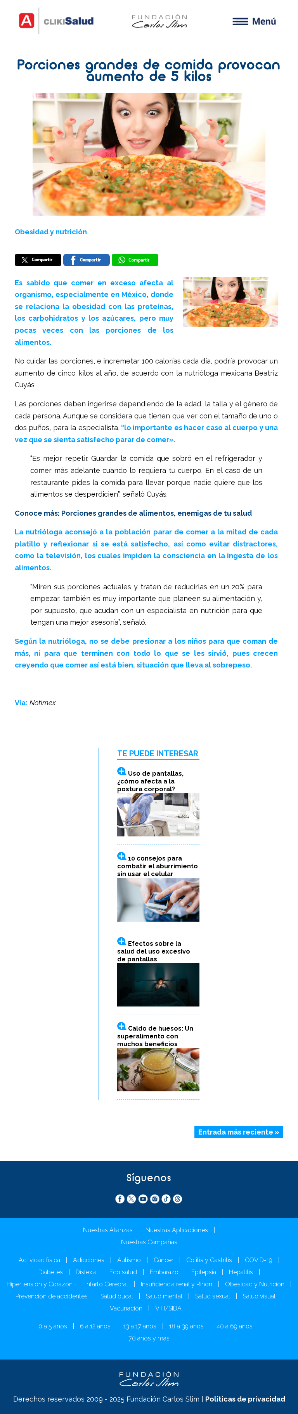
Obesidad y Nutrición (254, 1284)
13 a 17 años (139, 1326)
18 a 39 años (186, 1326)
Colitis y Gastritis (209, 1260)
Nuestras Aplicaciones (177, 1230)
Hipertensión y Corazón (40, 1284)
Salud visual (259, 1296)
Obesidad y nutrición (51, 232)
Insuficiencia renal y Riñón (176, 1284)
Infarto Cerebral (106, 1284)
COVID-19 (258, 1260)
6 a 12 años (95, 1326)
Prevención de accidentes (52, 1296)
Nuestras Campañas (149, 1242)
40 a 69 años (235, 1326)
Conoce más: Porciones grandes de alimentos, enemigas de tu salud (133, 513)
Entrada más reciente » (238, 1132)
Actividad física (39, 1260)
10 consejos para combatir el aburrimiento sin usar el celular (157, 866)
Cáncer (163, 1260)
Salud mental (164, 1296)
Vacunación (126, 1308)
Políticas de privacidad (245, 1399)
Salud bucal (116, 1296)
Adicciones (88, 1260)
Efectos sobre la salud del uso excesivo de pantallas (153, 951)
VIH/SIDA (168, 1308)
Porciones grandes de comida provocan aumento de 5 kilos (149, 72)
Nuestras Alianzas (108, 1230)
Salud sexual (212, 1296)
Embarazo (164, 1272)
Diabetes (50, 1272)
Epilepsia (203, 1272)
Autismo (129, 1260)
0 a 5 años (52, 1326)
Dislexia (86, 1272)
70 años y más (149, 1338)
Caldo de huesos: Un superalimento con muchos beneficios (155, 1036)
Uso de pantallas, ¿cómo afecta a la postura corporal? (150, 781)
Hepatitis (241, 1272)
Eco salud (123, 1272)
